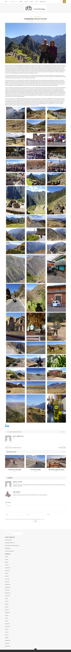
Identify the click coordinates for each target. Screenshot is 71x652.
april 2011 (6, 632)
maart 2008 (7, 643)
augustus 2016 (7, 595)
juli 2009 (6, 637)
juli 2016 (6, 598)
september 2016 (7, 592)
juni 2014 (6, 620)
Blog (37, 1)
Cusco (10, 431)
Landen (20, 1)
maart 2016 (7, 609)
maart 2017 (7, 576)
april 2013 (6, 629)
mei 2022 (6, 562)
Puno (21, 431)
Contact (31, 1)
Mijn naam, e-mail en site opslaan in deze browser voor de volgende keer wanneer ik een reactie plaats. (24, 519)
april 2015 (6, 615)
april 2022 (7, 564)
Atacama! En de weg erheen (14, 469)
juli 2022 (6, 556)
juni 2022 (6, 559)
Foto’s (26, 1)
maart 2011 (7, 634)
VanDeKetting (43, 1)
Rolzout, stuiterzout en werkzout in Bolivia (12, 545)
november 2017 (7, 570)
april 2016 (6, 606)
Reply (14, 488)
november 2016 (7, 587)
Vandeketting (19, 436)
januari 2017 (7, 581)
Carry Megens (16, 492)
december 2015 (7, 612)
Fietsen (12, 431)
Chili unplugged (7, 548)
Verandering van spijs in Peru (10, 542)
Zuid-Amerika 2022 (13, 1)
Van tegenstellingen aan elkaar (56, 469)
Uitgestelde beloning (35, 469)
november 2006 (7, 646)
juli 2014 (6, 618)
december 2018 (7, 567)
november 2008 (7, 640)
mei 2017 (6, 573)
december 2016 (7, 584)
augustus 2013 (7, 626)
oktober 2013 (7, 623)
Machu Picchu (16, 431)
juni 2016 (6, 601)
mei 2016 (6, 604)
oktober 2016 (7, 590)
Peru (31, 16)
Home (6, 1)
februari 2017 (7, 578)
